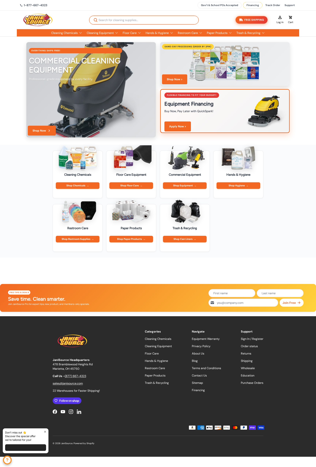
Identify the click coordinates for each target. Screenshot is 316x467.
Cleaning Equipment (100, 33)
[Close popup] (45, 432)
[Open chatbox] (7, 460)
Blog (195, 361)
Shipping (247, 361)
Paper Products (217, 33)
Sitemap (197, 383)
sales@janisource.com (68, 383)
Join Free (289, 303)
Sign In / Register (252, 339)
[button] (291, 20)
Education (247, 375)
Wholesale (248, 368)
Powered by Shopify (84, 443)
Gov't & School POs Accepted (219, 5)
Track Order (272, 5)
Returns (246, 353)
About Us (198, 353)
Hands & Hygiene (157, 33)
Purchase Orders (252, 383)
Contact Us (199, 375)
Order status (249, 346)
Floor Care (130, 33)
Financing (253, 5)
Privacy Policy (201, 346)
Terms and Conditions (206, 368)
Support (290, 5)
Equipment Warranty (206, 339)
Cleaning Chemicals (64, 33)
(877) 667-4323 (75, 376)
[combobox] (143, 20)
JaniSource (67, 443)
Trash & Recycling (248, 33)
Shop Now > (175, 79)
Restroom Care (188, 33)
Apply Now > (177, 126)
